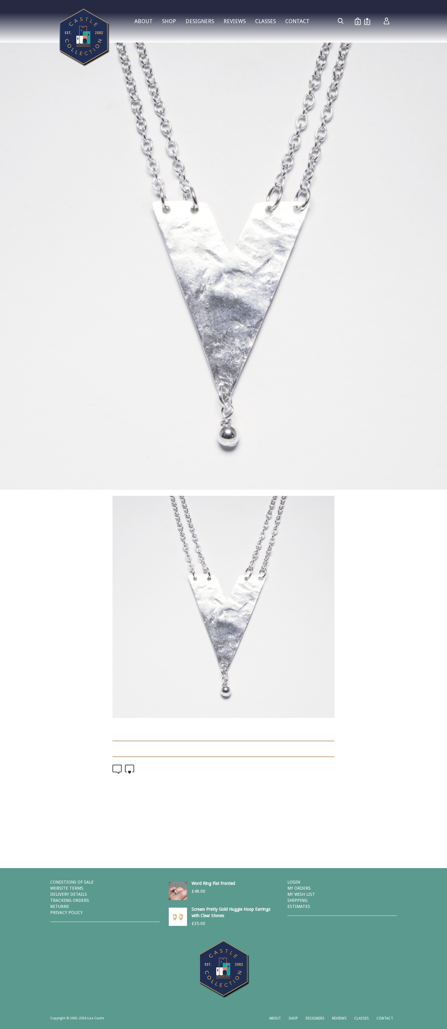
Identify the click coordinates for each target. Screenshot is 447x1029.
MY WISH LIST (301, 894)
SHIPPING (297, 900)
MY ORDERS (299, 888)
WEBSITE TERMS (66, 888)
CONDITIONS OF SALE (72, 882)
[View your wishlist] (367, 21)
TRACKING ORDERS (69, 900)
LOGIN (293, 882)
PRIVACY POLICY (66, 912)
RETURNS (59, 906)
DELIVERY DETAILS (68, 894)
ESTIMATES (298, 906)
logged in (186, 830)
